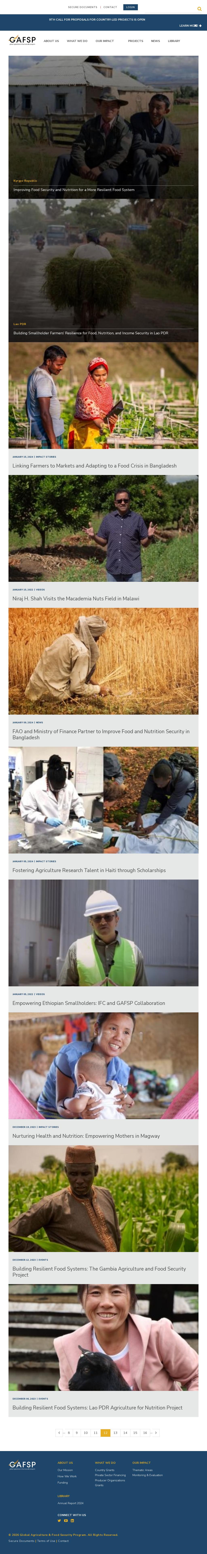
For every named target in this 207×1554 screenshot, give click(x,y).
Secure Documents (82, 7)
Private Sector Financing (110, 1475)
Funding (63, 1483)
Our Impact (105, 41)
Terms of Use (46, 1541)
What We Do (77, 41)
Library (174, 41)
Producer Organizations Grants (110, 1483)
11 (97, 1433)
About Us (51, 41)
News (155, 41)
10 (87, 1433)
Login (130, 7)
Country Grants (104, 1470)
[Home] (22, 40)
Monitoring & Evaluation (147, 1475)
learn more (189, 26)
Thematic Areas (142, 1470)
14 (126, 1433)
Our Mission (65, 1470)
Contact (110, 7)
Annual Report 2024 (70, 1503)
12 (107, 1434)
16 (146, 1433)
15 (136, 1433)
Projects (135, 41)
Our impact (141, 1463)
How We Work (67, 1476)
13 (116, 1433)
